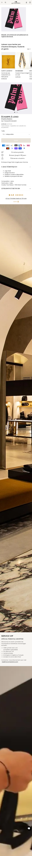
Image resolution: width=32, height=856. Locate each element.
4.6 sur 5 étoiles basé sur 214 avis (16, 198)
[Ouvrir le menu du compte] (26, 2)
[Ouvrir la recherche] (5, 2)
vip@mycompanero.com (10, 662)
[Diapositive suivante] (29, 66)
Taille (3, 131)
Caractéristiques (9, 167)
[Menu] (2, 2)
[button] (29, 828)
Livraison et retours (10, 189)
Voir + (29, 49)
